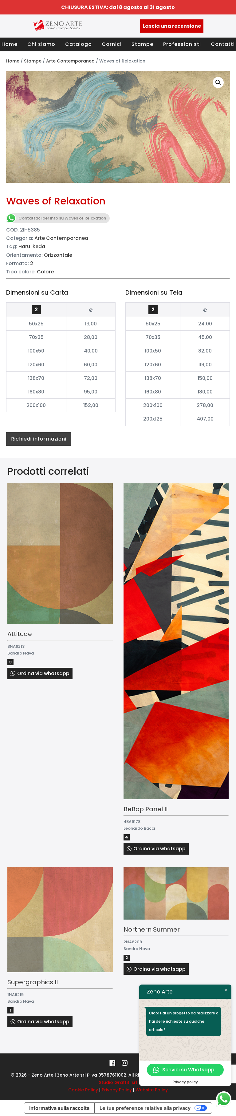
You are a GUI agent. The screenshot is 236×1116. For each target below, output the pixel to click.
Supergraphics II (32, 982)
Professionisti (182, 44)
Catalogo (78, 44)
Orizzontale (58, 255)
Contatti (223, 44)
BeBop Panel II (145, 809)
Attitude (19, 634)
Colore (45, 271)
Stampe (142, 44)
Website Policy (152, 1090)
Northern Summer (152, 929)
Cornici (112, 44)
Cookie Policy (83, 1090)
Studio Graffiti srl (118, 1082)
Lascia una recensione (172, 26)
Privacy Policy (117, 1090)
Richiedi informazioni (38, 438)
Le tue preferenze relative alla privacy (145, 1108)
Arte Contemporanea (70, 61)
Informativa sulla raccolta (59, 1108)
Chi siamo (41, 44)
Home (10, 44)
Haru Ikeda (31, 246)
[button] (218, 82)
